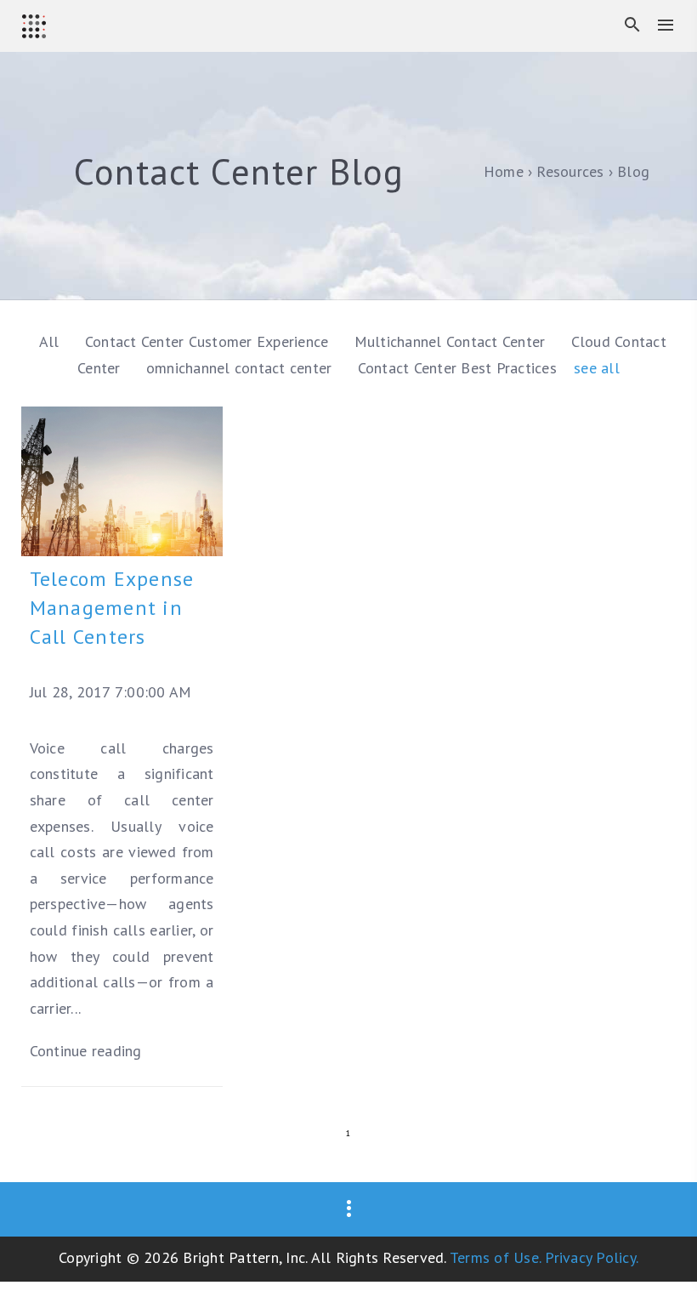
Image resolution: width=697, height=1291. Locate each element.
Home (504, 171)
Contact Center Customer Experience (209, 341)
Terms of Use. (495, 1257)
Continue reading (86, 1051)
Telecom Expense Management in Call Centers (112, 608)
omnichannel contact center (241, 368)
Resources (570, 171)
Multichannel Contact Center (452, 341)
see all (597, 368)
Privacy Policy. (591, 1257)
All (49, 341)
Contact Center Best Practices (460, 368)
